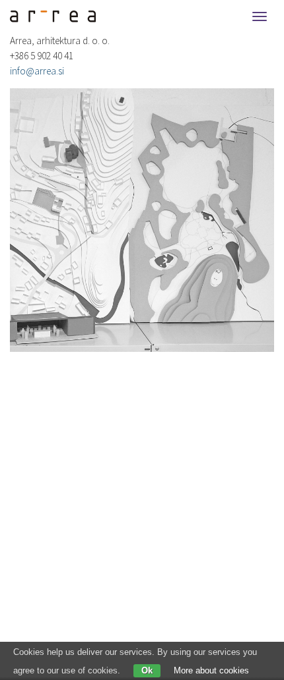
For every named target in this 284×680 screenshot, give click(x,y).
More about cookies (211, 670)
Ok (147, 670)
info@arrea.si (37, 71)
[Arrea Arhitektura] (48, 16)
